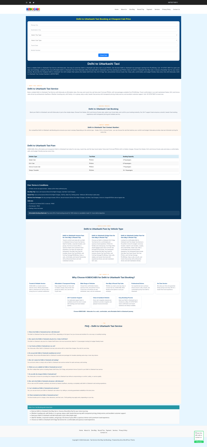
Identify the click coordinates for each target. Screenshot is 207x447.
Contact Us (176, 9)
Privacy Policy (166, 9)
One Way (132, 9)
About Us (124, 9)
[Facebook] (30, 2)
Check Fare (103, 55)
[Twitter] (33, 2)
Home (116, 9)
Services (157, 9)
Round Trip (140, 9)
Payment (149, 9)
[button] (173, 2)
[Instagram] (26, 2)
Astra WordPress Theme (127, 440)
